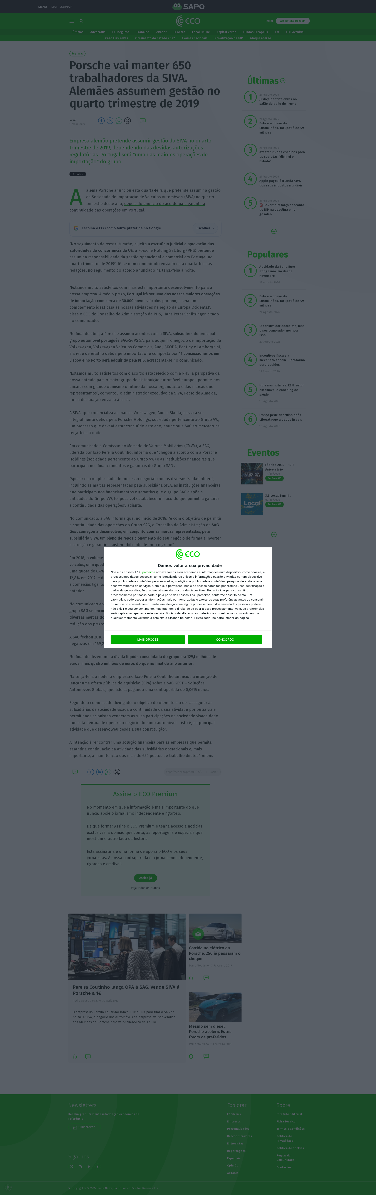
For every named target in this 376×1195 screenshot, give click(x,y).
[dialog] (188, 597)
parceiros (148, 572)
